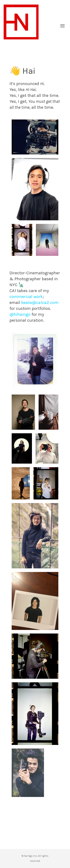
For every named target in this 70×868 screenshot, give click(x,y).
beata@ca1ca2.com (40, 302)
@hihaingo (20, 314)
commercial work (26, 296)
